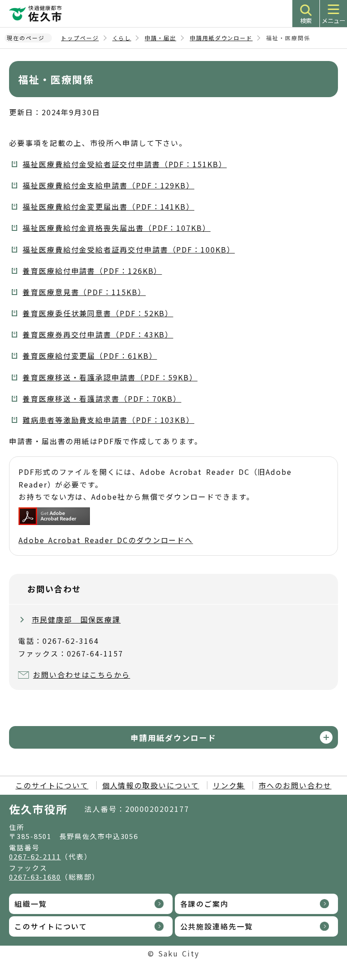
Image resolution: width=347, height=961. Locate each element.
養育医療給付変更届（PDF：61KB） (90, 355)
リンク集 (229, 785)
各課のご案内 (204, 903)
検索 (306, 20)
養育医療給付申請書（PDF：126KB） (92, 270)
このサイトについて (51, 785)
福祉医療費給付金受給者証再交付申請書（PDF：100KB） (129, 249)
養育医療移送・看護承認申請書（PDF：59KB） (110, 377)
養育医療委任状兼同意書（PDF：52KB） (98, 313)
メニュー (333, 20)
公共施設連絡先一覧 (216, 926)
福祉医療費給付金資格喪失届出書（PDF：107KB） (117, 227)
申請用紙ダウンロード (221, 38)
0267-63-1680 (35, 876)
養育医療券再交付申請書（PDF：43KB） (98, 334)
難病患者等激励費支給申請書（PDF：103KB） (108, 419)
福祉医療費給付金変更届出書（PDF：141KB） (108, 206)
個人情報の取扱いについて (150, 785)
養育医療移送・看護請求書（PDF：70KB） (102, 398)
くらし (122, 38)
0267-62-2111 (35, 856)
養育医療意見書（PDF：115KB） (84, 291)
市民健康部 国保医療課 (76, 619)
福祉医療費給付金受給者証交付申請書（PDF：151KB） (125, 164)
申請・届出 (160, 38)
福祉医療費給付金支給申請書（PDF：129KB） (108, 185)
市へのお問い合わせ (294, 785)
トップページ (80, 38)
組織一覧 (30, 903)
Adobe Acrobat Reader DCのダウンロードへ (106, 539)
